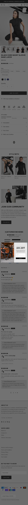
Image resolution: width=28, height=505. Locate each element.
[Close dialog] (26, 243)
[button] (20, 258)
